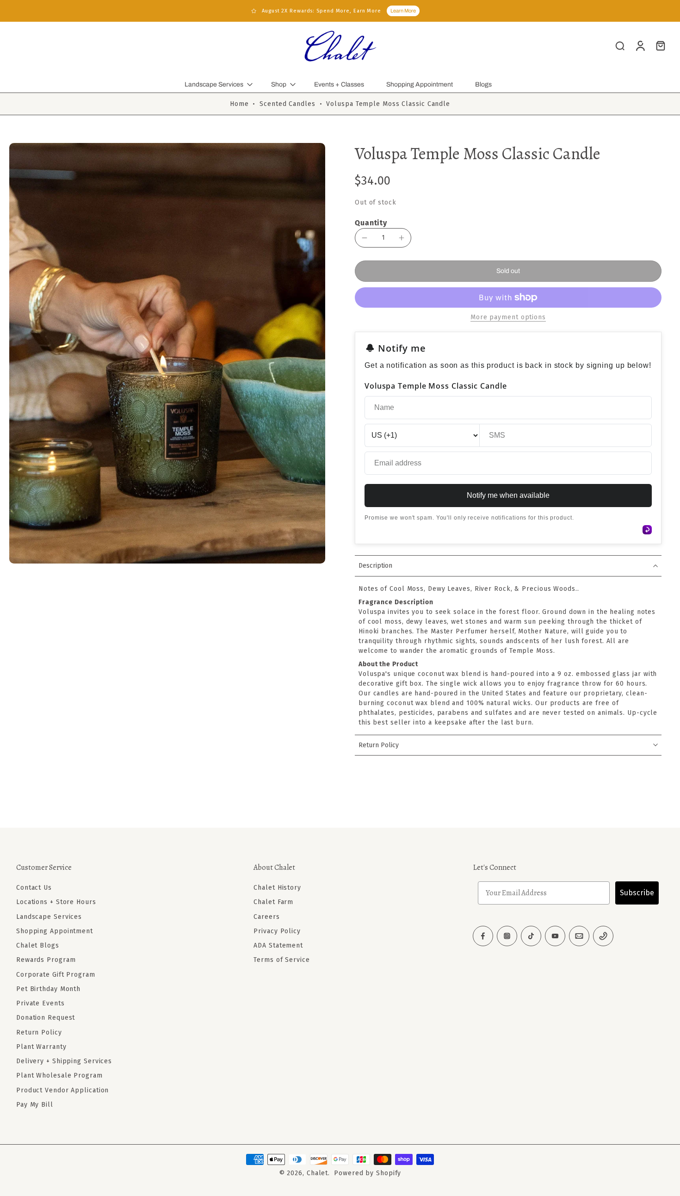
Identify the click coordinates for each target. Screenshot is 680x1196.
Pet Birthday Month (48, 989)
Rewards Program (46, 960)
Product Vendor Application (62, 1090)
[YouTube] (555, 936)
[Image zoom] (167, 353)
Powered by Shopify (367, 1173)
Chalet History (277, 888)
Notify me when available (508, 495)
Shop (278, 84)
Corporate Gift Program (55, 975)
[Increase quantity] (401, 238)
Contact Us (34, 888)
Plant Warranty (41, 1047)
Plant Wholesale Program (59, 1075)
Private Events (40, 1003)
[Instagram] (507, 936)
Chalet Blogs (37, 945)
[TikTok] (531, 936)
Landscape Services (214, 84)
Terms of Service (281, 960)
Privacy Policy (277, 931)
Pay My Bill (34, 1105)
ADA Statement (278, 945)
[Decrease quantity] (364, 238)
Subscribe (637, 892)
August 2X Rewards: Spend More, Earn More (321, 11)
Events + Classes (339, 84)
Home (239, 104)
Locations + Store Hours (56, 902)
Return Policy (39, 1032)
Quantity (371, 222)
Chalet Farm (273, 902)
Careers (266, 917)
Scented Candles (287, 104)
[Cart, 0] (660, 45)
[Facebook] (483, 936)
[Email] (579, 936)
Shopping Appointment (419, 84)
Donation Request (45, 1018)
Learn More (403, 10)
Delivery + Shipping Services (64, 1061)
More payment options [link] (508, 317)
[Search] (620, 45)
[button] (508, 271)
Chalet (317, 1173)
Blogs (483, 84)
